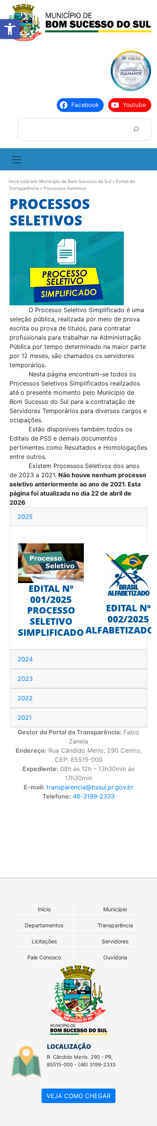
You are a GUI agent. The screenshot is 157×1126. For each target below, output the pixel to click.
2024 (25, 659)
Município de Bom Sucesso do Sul (75, 181)
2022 (25, 698)
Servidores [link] (115, 941)
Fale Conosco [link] (44, 957)
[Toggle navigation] (16, 159)
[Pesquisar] (135, 129)
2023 (25, 678)
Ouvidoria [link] (115, 957)
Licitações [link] (44, 941)
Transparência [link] (115, 925)
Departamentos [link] (44, 925)
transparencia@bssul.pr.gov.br (89, 787)
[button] (10, 29)
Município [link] (115, 909)
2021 (25, 717)
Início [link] (44, 909)
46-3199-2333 (94, 796)
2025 (25, 516)
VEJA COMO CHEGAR (78, 1096)
